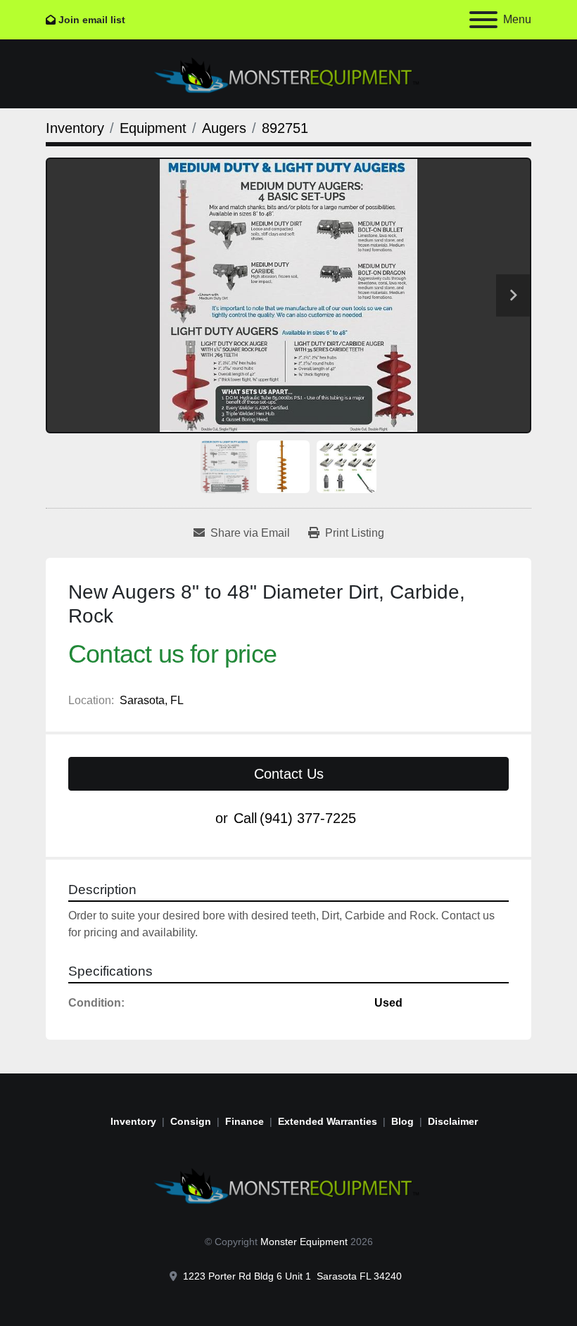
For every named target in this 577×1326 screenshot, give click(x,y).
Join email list (91, 19)
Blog (402, 1121)
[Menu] (483, 19)
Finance (244, 1121)
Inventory (133, 1121)
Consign (190, 1121)
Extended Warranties (327, 1121)
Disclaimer (453, 1121)
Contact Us (289, 774)
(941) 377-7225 (308, 818)
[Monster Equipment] (288, 1184)
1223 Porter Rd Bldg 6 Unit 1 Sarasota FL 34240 (292, 1276)
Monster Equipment (304, 1241)
